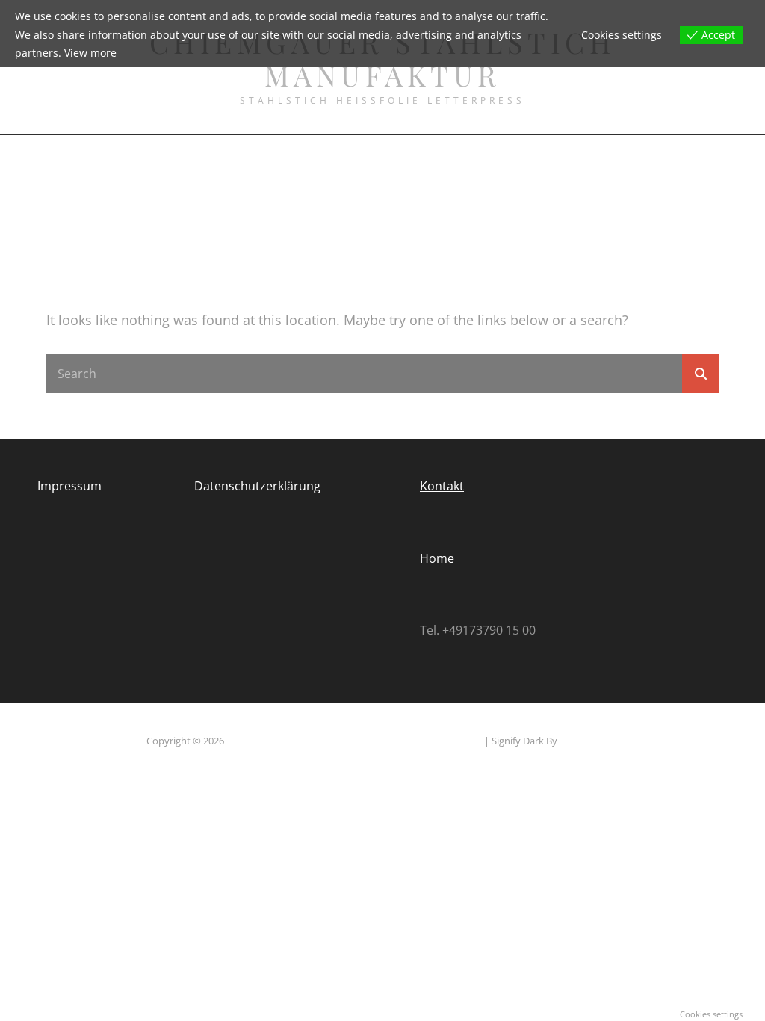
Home (437, 558)
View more (90, 53)
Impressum (69, 486)
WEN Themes (589, 740)
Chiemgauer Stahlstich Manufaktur (303, 740)
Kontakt (442, 486)
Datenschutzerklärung (257, 486)
